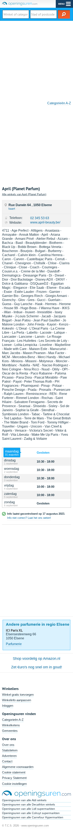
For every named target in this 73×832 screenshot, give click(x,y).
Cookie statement (13, 772)
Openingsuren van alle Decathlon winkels (28, 804)
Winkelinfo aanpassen (16, 700)
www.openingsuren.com (35, 825)
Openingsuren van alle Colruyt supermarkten (31, 813)
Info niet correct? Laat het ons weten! (29, 517)
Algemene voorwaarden (17, 767)
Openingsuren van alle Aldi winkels (24, 800)
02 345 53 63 (39, 218)
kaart (12, 208)
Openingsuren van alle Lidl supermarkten (28, 808)
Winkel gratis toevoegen (18, 694)
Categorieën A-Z (59, 103)
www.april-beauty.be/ (45, 222)
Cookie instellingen (14, 783)
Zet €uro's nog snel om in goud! (36, 667)
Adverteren (9, 756)
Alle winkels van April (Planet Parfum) (24, 194)
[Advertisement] (36, 59)
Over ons (8, 744)
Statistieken (9, 750)
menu (61, 4)
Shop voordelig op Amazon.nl (36, 658)
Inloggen (7, 705)
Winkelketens (11, 725)
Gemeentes (10, 730)
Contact (7, 761)
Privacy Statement (14, 778)
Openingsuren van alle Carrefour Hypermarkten (32, 817)
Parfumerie (14, 644)
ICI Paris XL (14, 630)
